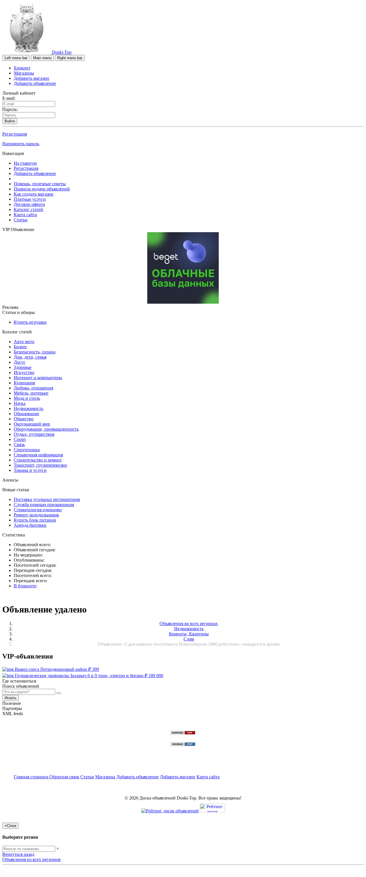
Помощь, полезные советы (40, 183)
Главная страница (31, 776)
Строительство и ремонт (38, 460)
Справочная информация (38, 454)
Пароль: (10, 109)
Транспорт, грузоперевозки (40, 465)
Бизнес (20, 346)
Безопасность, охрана (34, 351)
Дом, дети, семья (30, 357)
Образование (26, 413)
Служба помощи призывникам (44, 504)
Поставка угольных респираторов (47, 499)
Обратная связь (64, 776)
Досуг (19, 362)
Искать (11, 698)
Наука (19, 403)
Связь (19, 444)
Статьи (20, 219)
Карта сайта (25, 214)
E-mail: (8, 98)
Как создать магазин (33, 194)
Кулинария (24, 382)
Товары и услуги (30, 470)
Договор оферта (29, 204)
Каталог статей (28, 209)
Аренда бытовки (30, 525)
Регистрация (14, 134)
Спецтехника (27, 449)
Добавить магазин (31, 78)
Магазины (24, 73)
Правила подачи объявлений (42, 188)
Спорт (20, 439)
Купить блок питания (35, 520)
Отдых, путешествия (34, 434)
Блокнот (22, 67)
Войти (10, 121)
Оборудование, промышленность (46, 429)
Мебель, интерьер (31, 393)
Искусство (24, 372)
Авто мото (24, 341)
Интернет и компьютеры (38, 377)
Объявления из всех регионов (31, 859)
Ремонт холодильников (36, 514)
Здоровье (22, 367)
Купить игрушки (30, 322)
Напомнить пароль (20, 143)
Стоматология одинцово (38, 509)
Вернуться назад (18, 854)
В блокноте (25, 585)
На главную (25, 163)
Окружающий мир (32, 423)
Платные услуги (30, 199)
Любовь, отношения (33, 387)
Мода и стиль (27, 398)
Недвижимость (28, 408)
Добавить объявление (35, 83)
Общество (23, 418)
